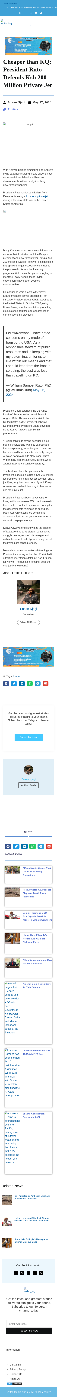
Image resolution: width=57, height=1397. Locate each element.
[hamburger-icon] (33, 23)
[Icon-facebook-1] (16, 1273)
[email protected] (10, 3)
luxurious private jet (37, 196)
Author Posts (28, 785)
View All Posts (28, 622)
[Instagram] (26, 13)
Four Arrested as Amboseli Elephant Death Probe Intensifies (37, 893)
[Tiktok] (42, 13)
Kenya (16, 676)
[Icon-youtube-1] (28, 1273)
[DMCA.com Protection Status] (14, 1383)
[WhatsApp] (32, 13)
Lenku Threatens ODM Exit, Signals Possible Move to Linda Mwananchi (37, 916)
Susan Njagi (28, 609)
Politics (13, 109)
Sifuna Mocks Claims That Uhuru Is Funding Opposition (37, 871)
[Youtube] (37, 13)
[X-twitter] (22, 1273)
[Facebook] (15, 13)
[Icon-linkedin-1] (35, 1273)
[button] (6, 683)
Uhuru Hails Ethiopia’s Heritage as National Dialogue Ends (35, 938)
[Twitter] (21, 13)
